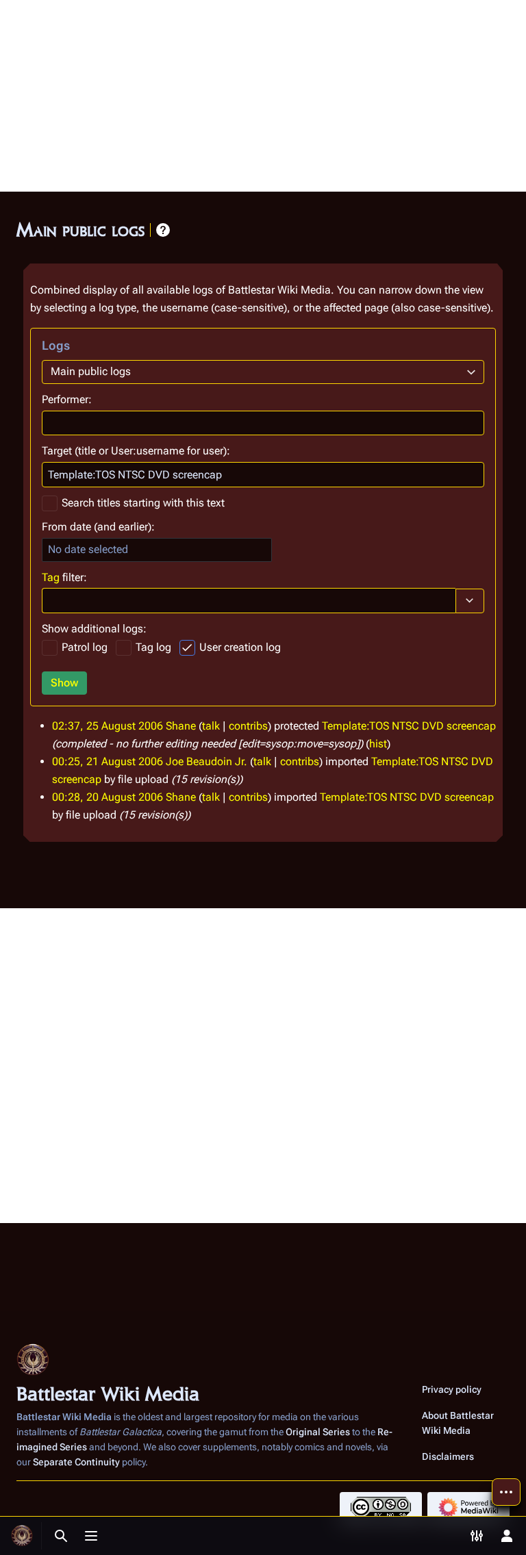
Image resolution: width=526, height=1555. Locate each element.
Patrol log (85, 647)
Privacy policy (451, 1389)
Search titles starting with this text (143, 502)
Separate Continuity (76, 1461)
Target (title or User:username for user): (136, 450)
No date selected (88, 549)
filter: (64, 577)
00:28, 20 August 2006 (107, 797)
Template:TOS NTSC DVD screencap (409, 725)
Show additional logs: (94, 628)
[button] (469, 601)
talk (211, 725)
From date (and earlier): (98, 526)
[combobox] (263, 372)
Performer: (67, 399)
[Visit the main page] (22, 1536)
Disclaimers (448, 1456)
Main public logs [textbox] (91, 371)
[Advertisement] (263, 96)
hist (378, 743)
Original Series (318, 1431)
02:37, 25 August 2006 (107, 725)
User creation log (240, 647)
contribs (248, 725)
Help (163, 230)
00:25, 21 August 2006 (107, 761)
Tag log (153, 647)
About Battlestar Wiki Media (458, 1423)
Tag (51, 577)
